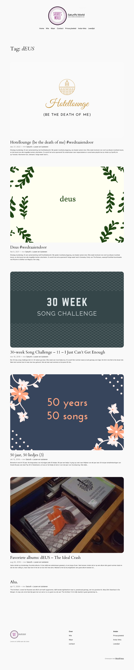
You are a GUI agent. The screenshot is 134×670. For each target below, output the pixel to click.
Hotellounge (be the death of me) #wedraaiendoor (51, 142)
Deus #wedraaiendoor (28, 247)
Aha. (14, 582)
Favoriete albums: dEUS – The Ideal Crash (45, 557)
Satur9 (29, 147)
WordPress (119, 658)
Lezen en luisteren (41, 147)
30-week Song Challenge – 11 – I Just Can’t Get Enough (57, 352)
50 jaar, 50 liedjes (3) (27, 455)
